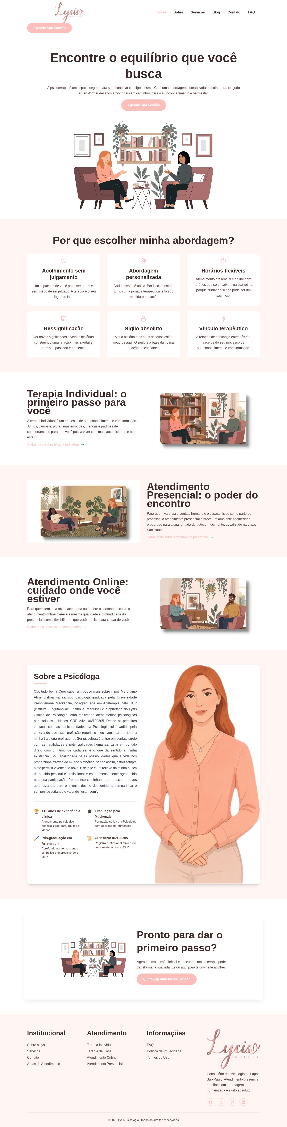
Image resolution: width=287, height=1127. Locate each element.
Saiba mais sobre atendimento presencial (178, 537)
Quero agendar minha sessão (167, 979)
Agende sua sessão (49, 28)
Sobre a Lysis (37, 1045)
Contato (234, 12)
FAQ (251, 12)
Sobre (178, 12)
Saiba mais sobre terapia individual (53, 444)
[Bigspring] (233, 1049)
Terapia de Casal (99, 1051)
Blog (216, 12)
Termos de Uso (158, 1057)
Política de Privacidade (164, 1051)
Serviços (198, 12)
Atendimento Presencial (105, 1064)
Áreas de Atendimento (43, 1064)
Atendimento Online (102, 1057)
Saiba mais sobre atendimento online (55, 627)
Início (161, 12)
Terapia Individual (100, 1045)
